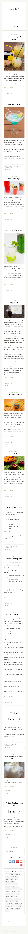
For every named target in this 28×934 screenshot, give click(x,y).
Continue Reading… (9, 87)
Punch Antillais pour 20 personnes (14, 395)
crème (19, 889)
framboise (8, 893)
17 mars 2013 (7, 546)
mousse (7, 898)
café (16, 879)
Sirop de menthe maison (14, 230)
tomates (7, 911)
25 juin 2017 (6, 91)
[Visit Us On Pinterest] (17, 861)
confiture (8, 889)
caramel (12, 881)
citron (12, 886)
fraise (19, 891)
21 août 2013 (7, 494)
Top (23, 931)
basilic (17, 876)
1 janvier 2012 (7, 834)
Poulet (16, 903)
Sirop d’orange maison (14, 614)
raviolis (7, 906)
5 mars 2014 (6, 382)
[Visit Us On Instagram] (21, 865)
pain (7, 901)
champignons (9, 884)
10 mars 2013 (7, 700)
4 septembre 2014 (8, 288)
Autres (11, 34)
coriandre (14, 889)
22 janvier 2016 (7, 166)
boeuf (12, 879)
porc (12, 903)
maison (7, 896)
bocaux (7, 879)
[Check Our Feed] (21, 861)
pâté (21, 903)
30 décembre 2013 (8, 441)
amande (12, 874)
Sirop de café (14, 302)
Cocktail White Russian (14, 507)
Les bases (16, 299)
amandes (18, 874)
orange (18, 898)
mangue (12, 896)
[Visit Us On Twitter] (10, 861)
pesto (16, 901)
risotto (13, 906)
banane (12, 876)
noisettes (13, 898)
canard (7, 881)
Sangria (14, 453)
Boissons (16, 34)
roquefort (18, 906)
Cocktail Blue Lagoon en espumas (14, 804)
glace (13, 893)
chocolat (16, 884)
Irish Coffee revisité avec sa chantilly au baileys (14, 757)
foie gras (13, 891)
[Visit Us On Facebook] (14, 861)
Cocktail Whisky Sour (14, 558)
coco (17, 886)
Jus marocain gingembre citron (14, 38)
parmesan (11, 901)
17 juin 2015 (6, 217)
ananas (7, 876)
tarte (11, 908)
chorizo (8, 886)
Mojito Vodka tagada (14, 178)
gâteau (18, 893)
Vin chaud (14, 713)
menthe (17, 896)
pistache (8, 903)
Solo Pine (12, 929)
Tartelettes (17, 908)
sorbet (7, 908)
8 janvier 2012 (7, 790)
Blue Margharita (14, 104)
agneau (7, 874)
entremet (8, 891)
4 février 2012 (7, 744)
